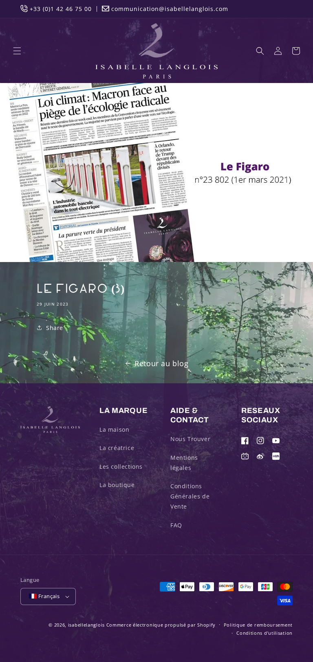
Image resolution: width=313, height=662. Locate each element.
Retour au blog (161, 363)
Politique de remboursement (258, 625)
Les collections (121, 466)
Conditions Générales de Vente (189, 496)
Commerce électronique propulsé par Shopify (161, 625)
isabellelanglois (86, 625)
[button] (17, 51)
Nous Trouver (190, 439)
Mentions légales (184, 463)
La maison (114, 429)
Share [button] (54, 328)
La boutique (117, 485)
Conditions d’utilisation (264, 633)
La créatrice (116, 448)
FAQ (176, 525)
